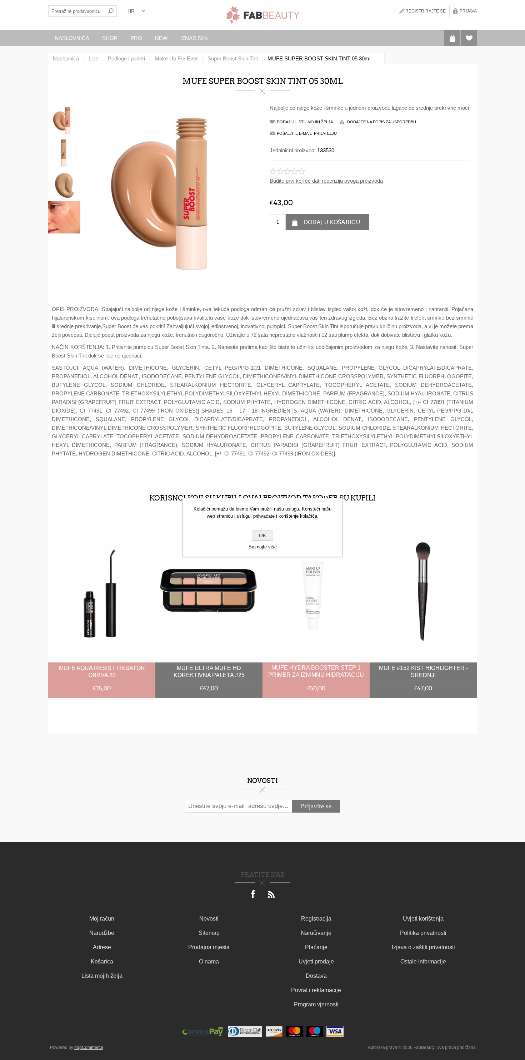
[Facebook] (253, 894)
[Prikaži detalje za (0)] (101, 591)
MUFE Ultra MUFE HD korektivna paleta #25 (209, 671)
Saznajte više (263, 546)
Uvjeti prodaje (316, 961)
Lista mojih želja (101, 976)
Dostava (316, 976)
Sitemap (209, 933)
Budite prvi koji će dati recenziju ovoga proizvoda (326, 181)
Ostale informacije (423, 961)
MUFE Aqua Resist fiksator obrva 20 (102, 671)
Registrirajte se (425, 11)
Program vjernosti (316, 1004)
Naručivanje (316, 933)
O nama (209, 961)
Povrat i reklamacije (316, 990)
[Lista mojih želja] (469, 38)
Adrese (102, 947)
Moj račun (101, 919)
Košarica (102, 961)
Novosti (209, 919)
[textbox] (76, 11)
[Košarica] (452, 38)
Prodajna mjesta (209, 947)
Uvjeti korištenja (423, 919)
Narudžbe (101, 933)
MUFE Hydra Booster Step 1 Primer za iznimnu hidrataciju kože (316, 672)
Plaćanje (316, 947)
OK (262, 535)
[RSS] (271, 894)
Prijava (468, 11)
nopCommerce (88, 1047)
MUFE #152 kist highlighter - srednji (423, 671)
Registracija (316, 919)
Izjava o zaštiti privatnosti (423, 947)
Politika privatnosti (423, 933)
